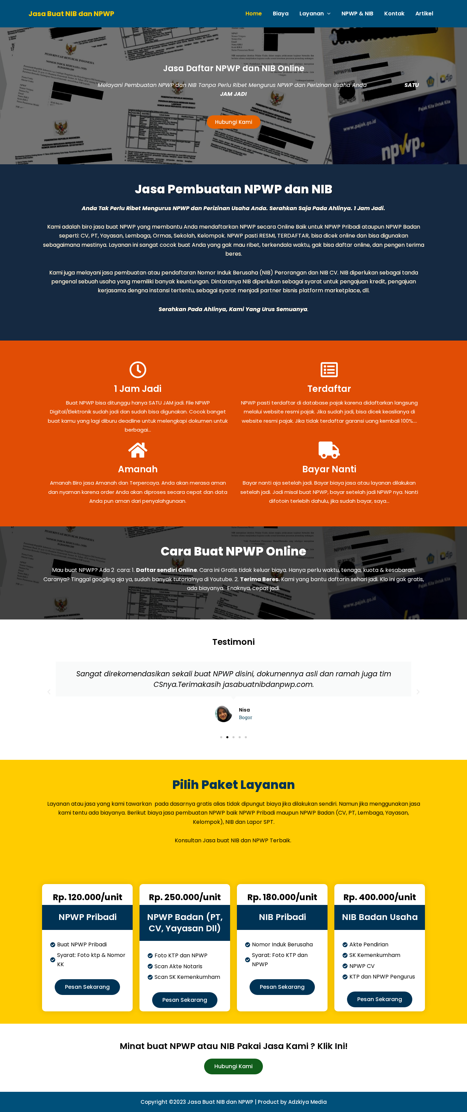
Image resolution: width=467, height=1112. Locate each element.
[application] (327, 13)
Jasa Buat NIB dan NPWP (71, 13)
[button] (48, 692)
